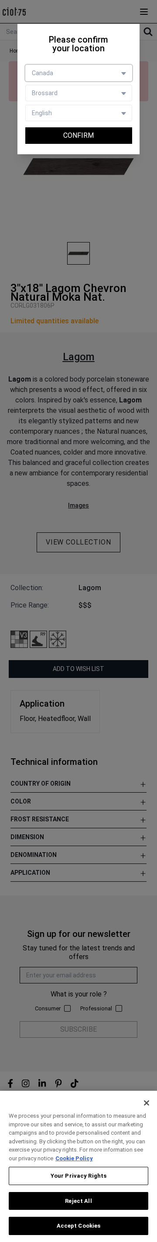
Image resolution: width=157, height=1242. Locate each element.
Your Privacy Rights (78, 1175)
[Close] (146, 1102)
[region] (78, 1166)
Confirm (78, 135)
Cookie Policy (74, 1158)
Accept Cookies (79, 1225)
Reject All (78, 1201)
